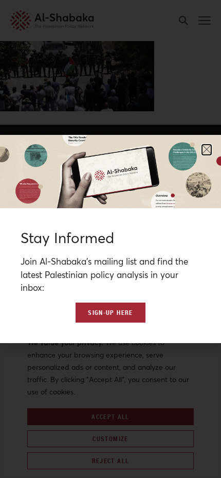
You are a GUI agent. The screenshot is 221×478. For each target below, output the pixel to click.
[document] (110, 239)
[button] (206, 149)
